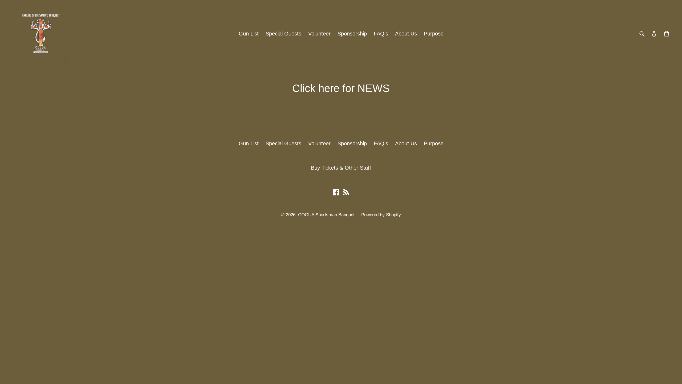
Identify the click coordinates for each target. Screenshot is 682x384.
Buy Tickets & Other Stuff (341, 168)
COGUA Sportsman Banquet (327, 214)
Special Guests (283, 34)
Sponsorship (352, 34)
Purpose (434, 34)
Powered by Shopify (381, 214)
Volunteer (319, 34)
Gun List (249, 34)
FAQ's (381, 34)
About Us (406, 34)
